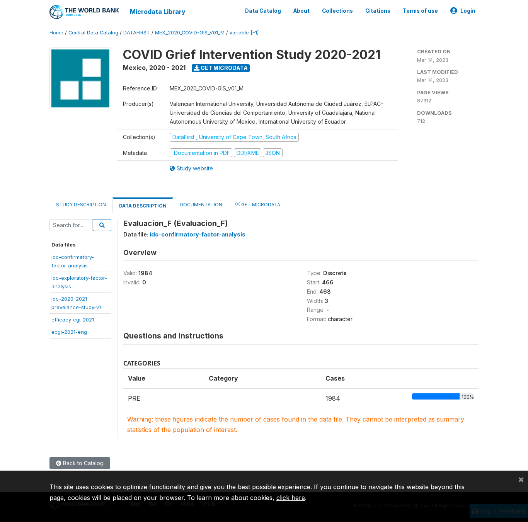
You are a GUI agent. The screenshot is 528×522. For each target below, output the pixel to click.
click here (290, 498)
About (301, 11)
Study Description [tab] (81, 204)
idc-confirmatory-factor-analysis (197, 234)
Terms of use (420, 11)
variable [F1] (244, 33)
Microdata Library (158, 11)
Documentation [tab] (201, 204)
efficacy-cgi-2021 (72, 319)
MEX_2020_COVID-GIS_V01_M (190, 33)
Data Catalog (263, 11)
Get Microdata (223, 68)
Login (467, 11)
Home (56, 33)
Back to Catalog (82, 463)
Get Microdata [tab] (260, 204)
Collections (337, 11)
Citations (377, 11)
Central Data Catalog (93, 33)
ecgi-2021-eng (69, 332)
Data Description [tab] (143, 206)
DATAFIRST (136, 33)
